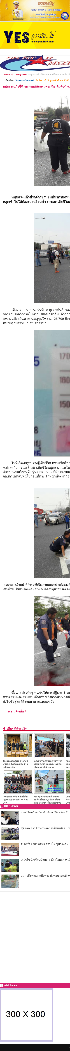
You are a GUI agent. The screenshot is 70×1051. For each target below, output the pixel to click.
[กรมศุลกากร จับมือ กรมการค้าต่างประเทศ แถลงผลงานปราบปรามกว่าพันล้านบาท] (49, 757)
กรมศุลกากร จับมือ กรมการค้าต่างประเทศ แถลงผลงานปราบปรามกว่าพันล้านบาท (48, 764)
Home (7, 74)
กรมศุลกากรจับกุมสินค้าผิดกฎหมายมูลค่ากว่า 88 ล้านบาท (15, 799)
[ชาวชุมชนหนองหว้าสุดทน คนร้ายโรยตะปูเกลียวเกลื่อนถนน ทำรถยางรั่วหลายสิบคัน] (49, 792)
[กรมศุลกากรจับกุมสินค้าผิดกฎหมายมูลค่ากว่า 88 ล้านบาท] (18, 792)
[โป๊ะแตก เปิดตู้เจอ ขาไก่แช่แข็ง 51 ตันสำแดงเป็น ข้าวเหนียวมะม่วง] (18, 757)
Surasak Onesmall (24, 80)
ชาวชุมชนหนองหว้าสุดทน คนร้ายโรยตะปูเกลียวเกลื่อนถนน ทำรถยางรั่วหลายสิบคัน (47, 799)
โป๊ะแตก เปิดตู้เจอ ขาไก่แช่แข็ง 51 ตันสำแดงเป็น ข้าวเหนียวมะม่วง (15, 764)
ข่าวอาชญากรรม (19, 74)
